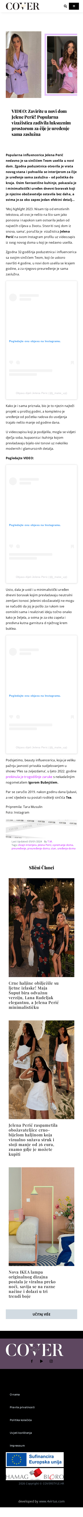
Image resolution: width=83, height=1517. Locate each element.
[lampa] (41, 1169)
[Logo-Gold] (23, 3)
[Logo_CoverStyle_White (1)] (35, 1344)
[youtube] (41, 1361)
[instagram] (51, 1361)
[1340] (41, 30)
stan (53, 848)
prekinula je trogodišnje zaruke (29, 777)
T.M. (50, 841)
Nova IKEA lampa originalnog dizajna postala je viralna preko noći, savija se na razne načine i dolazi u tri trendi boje (32, 1284)
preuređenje (19, 848)
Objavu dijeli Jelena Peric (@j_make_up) (41, 393)
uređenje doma (66, 848)
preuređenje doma (38, 848)
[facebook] (32, 1361)
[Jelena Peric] (41, 1022)
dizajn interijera (27, 845)
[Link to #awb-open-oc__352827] (65, 6)
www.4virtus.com (52, 1501)
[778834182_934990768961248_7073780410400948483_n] (41, 880)
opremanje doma (63, 845)
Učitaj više (41, 1314)
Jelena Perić (44, 845)
